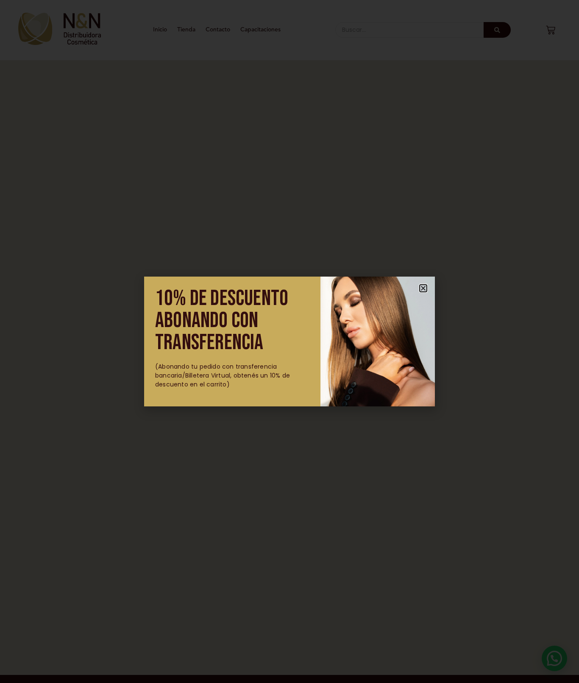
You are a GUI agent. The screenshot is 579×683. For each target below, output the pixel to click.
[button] (423, 288)
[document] (289, 341)
